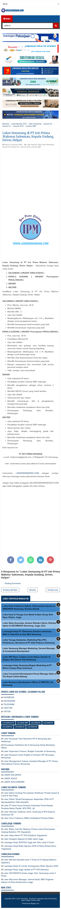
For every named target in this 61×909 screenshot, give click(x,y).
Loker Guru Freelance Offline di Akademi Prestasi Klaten (28, 818)
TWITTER (7, 708)
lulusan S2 (20, 727)
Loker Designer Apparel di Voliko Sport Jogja (23, 839)
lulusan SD (32, 727)
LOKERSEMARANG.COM (27, 473)
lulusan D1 (36, 723)
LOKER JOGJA (10, 778)
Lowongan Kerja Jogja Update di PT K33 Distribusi (26, 869)
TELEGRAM (8, 704)
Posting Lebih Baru (10, 590)
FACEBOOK (8, 697)
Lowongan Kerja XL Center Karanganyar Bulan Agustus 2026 (30, 866)
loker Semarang (48, 144)
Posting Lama (53, 590)
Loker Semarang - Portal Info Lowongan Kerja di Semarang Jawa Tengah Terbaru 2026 (36, 899)
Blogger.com (35, 903)
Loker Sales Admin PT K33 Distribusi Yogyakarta (25, 835)
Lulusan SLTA (25, 147)
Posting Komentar (13, 583)
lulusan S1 (15, 147)
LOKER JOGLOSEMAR (13, 782)
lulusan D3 (6, 147)
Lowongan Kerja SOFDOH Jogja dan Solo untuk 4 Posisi (28, 842)
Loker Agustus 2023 (34, 144)
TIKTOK (7, 711)
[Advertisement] (30, 180)
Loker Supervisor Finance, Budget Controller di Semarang (29, 751)
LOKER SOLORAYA (12, 775)
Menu (7, 18)
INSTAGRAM (9, 701)
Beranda (33, 590)
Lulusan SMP (36, 147)
